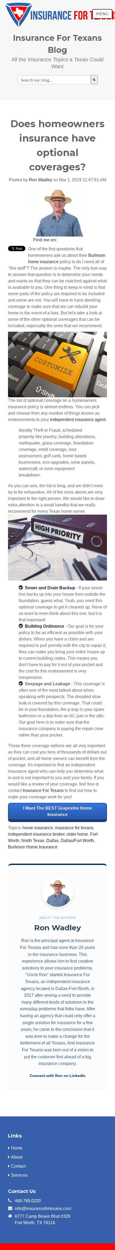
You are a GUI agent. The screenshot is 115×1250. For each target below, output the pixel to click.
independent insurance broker (36, 834)
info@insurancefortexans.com (43, 1208)
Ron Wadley (40, 180)
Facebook (63, 240)
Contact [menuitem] (18, 1166)
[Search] (94, 79)
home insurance (37, 828)
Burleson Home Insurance (32, 847)
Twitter (78, 240)
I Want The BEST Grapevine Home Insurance (57, 811)
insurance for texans (74, 828)
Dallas (52, 840)
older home (77, 834)
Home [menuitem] (16, 1148)
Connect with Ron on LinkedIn (58, 1075)
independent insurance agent (77, 419)
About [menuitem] (16, 1157)
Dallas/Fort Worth (77, 840)
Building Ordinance (44, 626)
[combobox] (54, 79)
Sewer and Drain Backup (50, 588)
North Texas (32, 840)
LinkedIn (71, 240)
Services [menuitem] (19, 1175)
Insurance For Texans (43, 790)
